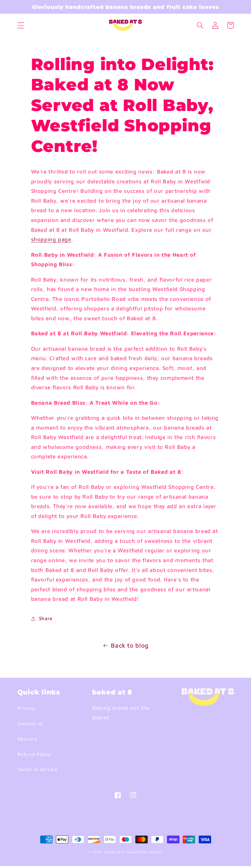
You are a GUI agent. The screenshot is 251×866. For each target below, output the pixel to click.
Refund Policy (34, 754)
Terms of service (37, 769)
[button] (20, 25)
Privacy (26, 708)
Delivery (27, 739)
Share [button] (46, 618)
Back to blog (130, 645)
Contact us (30, 723)
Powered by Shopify (144, 852)
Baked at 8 (114, 852)
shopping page (51, 239)
